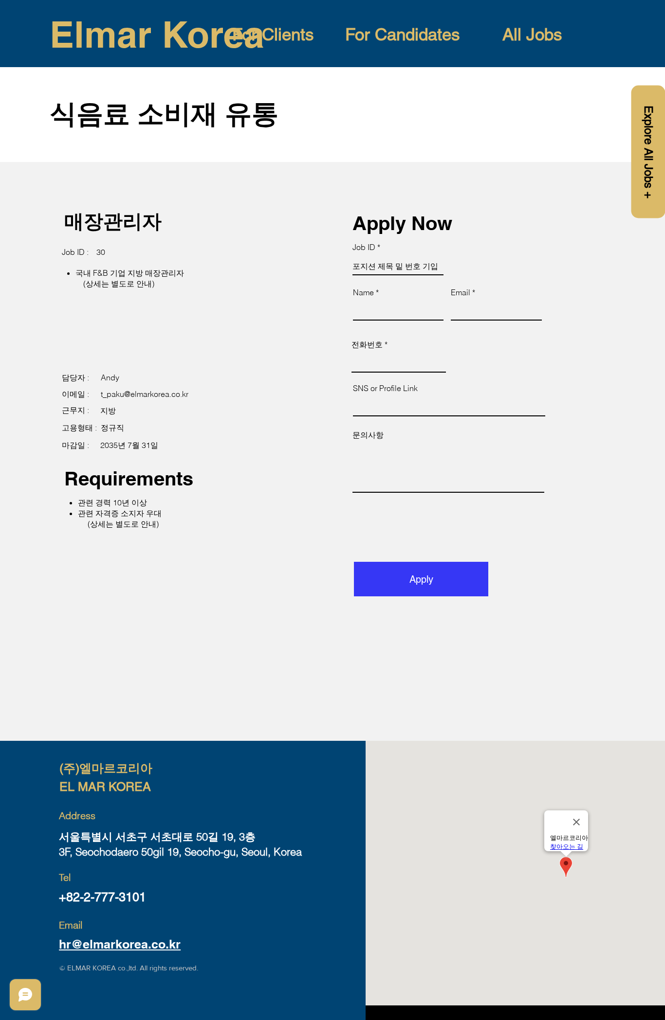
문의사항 (368, 435)
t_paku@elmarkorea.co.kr (144, 394)
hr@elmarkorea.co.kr (120, 944)
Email (460, 292)
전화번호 (367, 344)
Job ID (363, 247)
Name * (366, 292)
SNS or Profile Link (385, 388)
